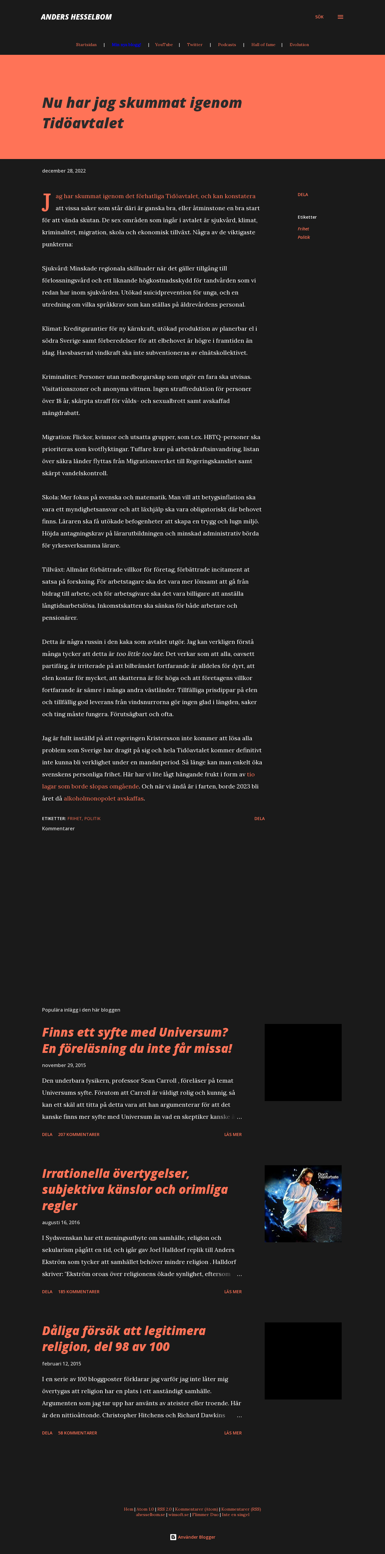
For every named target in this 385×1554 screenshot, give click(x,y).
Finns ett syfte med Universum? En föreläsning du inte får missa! (137, 1040)
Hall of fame (263, 44)
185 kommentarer (79, 1291)
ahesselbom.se (150, 1514)
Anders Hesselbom (76, 17)
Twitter (195, 44)
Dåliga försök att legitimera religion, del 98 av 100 (124, 1338)
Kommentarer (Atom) (196, 1509)
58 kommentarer (77, 1433)
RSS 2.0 (164, 1509)
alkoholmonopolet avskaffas (104, 798)
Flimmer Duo (205, 1514)
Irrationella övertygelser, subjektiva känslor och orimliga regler (135, 1189)
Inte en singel (235, 1514)
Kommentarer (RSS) (241, 1509)
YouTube (164, 44)
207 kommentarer (79, 1134)
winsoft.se (178, 1514)
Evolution (299, 44)
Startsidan (86, 44)
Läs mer (233, 1134)
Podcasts (227, 44)
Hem (128, 1509)
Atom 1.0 (145, 1509)
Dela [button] (303, 194)
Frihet (303, 229)
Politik (304, 237)
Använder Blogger (196, 1537)
